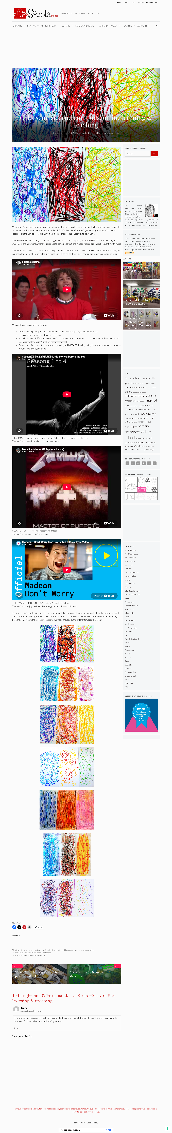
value (150, 442)
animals (147, 383)
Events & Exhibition (132, 594)
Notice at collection (70, 1130)
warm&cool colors (137, 446)
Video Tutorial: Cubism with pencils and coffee (33, 953)
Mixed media (129, 613)
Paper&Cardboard (84, 26)
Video (127, 679)
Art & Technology (108, 26)
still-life (135, 442)
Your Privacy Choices (94, 1130)
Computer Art (130, 583)
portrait (141, 422)
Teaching (127, 26)
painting (139, 418)
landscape (130, 409)
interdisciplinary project (135, 406)
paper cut (148, 418)
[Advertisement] (86, 48)
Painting (31, 26)
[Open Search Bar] (158, 25)
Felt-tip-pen (90, 133)
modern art (147, 413)
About (126, 3)
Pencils (100, 133)
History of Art (130, 609)
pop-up (127, 654)
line (150, 410)
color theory (28, 950)
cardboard (128, 565)
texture (143, 442)
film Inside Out (52, 254)
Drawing (17, 26)
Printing (128, 657)
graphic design (140, 401)
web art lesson (150, 446)
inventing (148, 405)
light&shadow (142, 409)
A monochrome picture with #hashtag (30, 955)
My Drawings (130, 624)
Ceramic (66, 26)
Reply (16, 1028)
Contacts (140, 3)
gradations (130, 400)
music (44, 950)
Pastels (127, 642)
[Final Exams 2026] (141, 278)
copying (145, 395)
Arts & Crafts (130, 561)
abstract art (138, 383)
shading (138, 438)
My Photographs (131, 628)
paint (134, 418)
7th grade (144, 378)
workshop (140, 449)
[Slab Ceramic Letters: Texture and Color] (141, 328)
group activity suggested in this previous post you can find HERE (67, 240)
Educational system (132, 591)
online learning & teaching (57, 950)
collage (148, 388)
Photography (130, 650)
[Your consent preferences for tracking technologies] (167, 1128)
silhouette (145, 438)
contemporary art (133, 396)
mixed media (134, 414)
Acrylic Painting (130, 550)
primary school (74, 950)
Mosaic (127, 617)
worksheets (130, 449)
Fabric (127, 598)
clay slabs (152, 383)
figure (152, 395)
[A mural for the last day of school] (141, 307)
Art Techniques (48, 26)
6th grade (19, 950)
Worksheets (143, 26)
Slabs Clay (128, 665)
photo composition (131, 422)
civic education (130, 576)
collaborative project (135, 387)
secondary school (88, 950)
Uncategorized (112, 133)
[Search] (154, 154)
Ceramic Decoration (132, 572)
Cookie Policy (92, 1123)
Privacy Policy (79, 1123)
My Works (129, 631)
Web (126, 687)
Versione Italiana (152, 3)
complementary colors (139, 392)
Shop (132, 3)
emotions (37, 950)
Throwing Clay (130, 672)
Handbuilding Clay (131, 606)
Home (119, 3)
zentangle (150, 449)
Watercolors (129, 683)
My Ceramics (130, 620)
